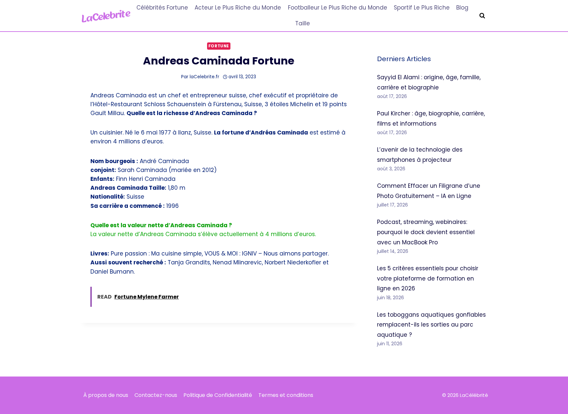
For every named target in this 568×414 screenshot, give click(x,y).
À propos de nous (105, 395)
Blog (462, 8)
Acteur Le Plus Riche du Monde (238, 8)
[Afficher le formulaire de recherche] (482, 16)
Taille (302, 23)
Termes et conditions (285, 395)
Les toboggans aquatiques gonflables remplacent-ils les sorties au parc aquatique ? (431, 325)
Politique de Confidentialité (217, 395)
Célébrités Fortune (162, 8)
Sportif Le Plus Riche (422, 8)
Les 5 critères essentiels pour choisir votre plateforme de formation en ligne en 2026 (427, 278)
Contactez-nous (155, 395)
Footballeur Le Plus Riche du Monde (337, 8)
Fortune (218, 46)
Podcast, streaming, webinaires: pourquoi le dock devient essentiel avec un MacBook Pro (426, 232)
